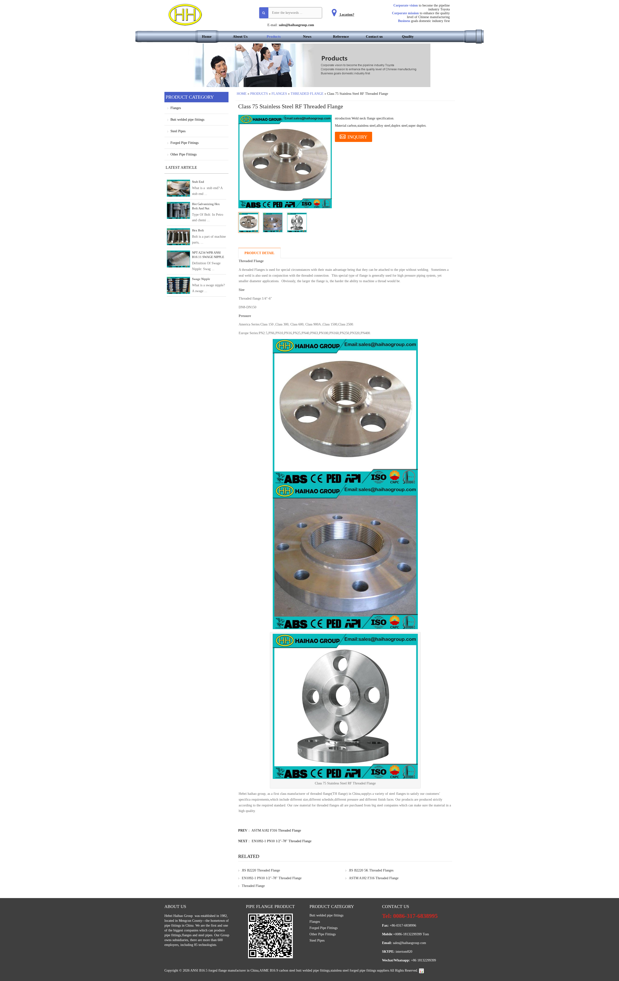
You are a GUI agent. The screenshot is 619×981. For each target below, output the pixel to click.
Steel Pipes (177, 131)
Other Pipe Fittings (183, 154)
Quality (408, 36)
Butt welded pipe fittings (187, 119)
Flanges (279, 94)
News (307, 36)
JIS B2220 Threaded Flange (261, 870)
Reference (341, 36)
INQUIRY (357, 137)
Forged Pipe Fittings (184, 143)
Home (207, 36)
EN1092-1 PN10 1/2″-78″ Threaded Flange (281, 841)
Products (274, 36)
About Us (240, 36)
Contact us (374, 36)
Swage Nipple (201, 279)
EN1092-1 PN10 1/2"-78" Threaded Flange (272, 878)
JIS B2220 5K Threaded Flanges (371, 870)
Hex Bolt (198, 230)
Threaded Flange (307, 94)
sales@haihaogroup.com (296, 25)
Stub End (198, 182)
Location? (346, 14)
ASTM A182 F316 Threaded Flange (276, 830)
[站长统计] (421, 970)
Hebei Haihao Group (179, 916)
